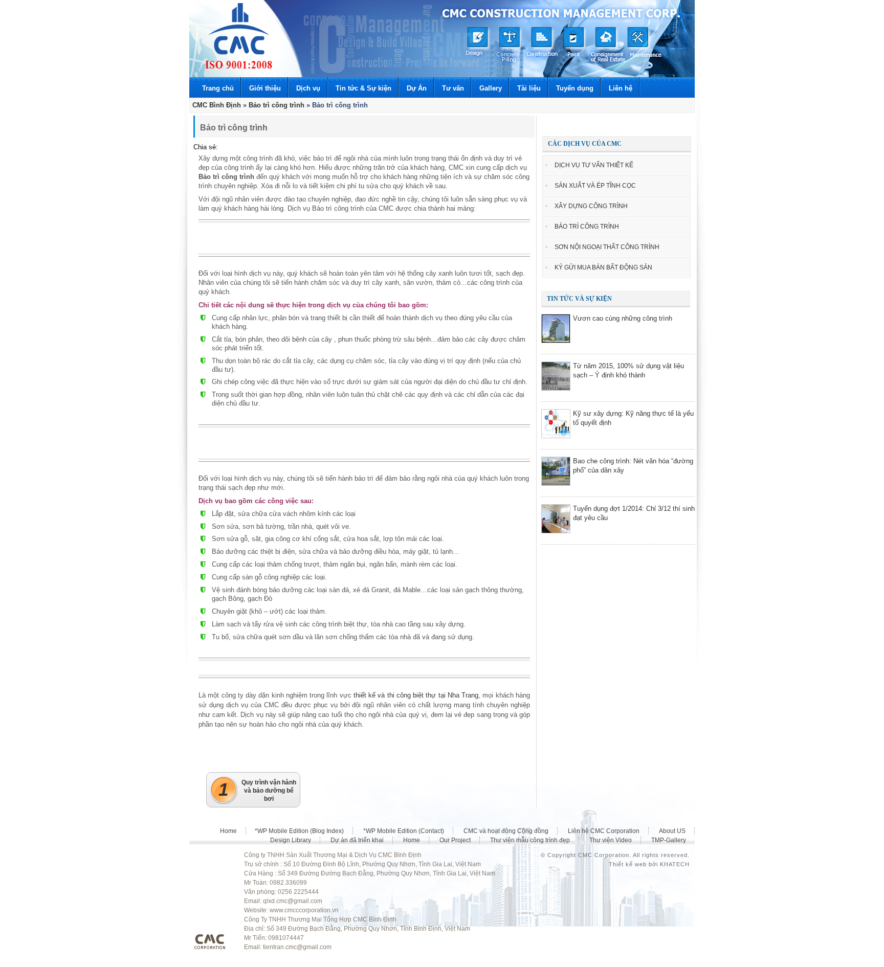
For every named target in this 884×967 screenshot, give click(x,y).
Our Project (455, 840)
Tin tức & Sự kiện (363, 88)
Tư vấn (453, 88)
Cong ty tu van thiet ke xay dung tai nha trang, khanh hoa (238, 36)
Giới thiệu (265, 88)
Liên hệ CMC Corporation (603, 831)
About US (672, 831)
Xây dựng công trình (591, 206)
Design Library (290, 840)
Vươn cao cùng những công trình (622, 318)
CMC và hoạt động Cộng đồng (505, 831)
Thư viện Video (610, 840)
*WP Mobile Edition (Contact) (403, 831)
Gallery (490, 88)
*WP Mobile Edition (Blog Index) (299, 831)
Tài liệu (529, 88)
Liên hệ (620, 88)
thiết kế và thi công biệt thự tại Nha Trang (415, 695)
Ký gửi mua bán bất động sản (603, 267)
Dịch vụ (308, 88)
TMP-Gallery (668, 840)
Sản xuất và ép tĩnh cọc (595, 185)
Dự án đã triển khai (357, 840)
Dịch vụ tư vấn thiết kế (594, 165)
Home (228, 831)
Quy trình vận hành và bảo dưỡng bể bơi (257, 790)
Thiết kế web (628, 864)
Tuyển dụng (574, 88)
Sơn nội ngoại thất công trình (607, 247)
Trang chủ (218, 88)
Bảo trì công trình (587, 226)
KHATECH (675, 864)
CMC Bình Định (216, 105)
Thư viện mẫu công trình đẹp (530, 840)
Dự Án (417, 88)
